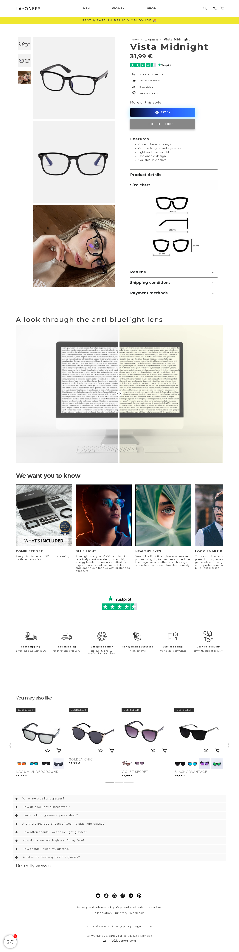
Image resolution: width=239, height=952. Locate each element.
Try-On (162, 112)
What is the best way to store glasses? (51, 857)
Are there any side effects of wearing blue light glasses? (64, 823)
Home (135, 39)
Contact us (153, 907)
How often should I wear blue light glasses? (54, 832)
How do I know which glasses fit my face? (53, 840)
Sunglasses (151, 39)
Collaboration (102, 913)
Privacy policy (121, 926)
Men (86, 8)
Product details (146, 174)
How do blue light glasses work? (46, 807)
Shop (151, 8)
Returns (138, 272)
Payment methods (149, 293)
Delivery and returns (91, 907)
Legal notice (143, 926)
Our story (121, 913)
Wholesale (137, 913)
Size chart (140, 185)
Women (118, 8)
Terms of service (97, 926)
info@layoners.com (122, 940)
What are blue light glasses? (43, 798)
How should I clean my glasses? (46, 849)
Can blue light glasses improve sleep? (50, 815)
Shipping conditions (150, 282)
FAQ (111, 907)
